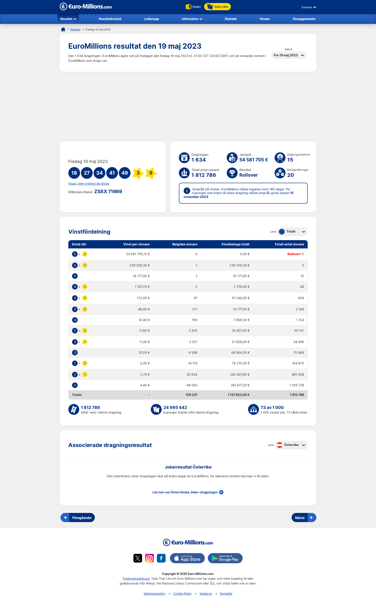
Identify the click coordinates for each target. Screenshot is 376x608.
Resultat (66, 19)
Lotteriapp (151, 19)
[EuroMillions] (86, 9)
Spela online (221, 6)
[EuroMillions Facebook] (161, 559)
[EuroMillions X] (137, 559)
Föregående (81, 518)
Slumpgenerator (304, 19)
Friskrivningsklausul (136, 578)
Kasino (197, 6)
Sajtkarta (206, 593)
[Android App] (225, 559)
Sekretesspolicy (154, 593)
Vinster (265, 19)
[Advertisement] (188, 106)
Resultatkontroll (110, 19)
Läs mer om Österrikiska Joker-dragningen (185, 492)
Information (190, 19)
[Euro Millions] (63, 29)
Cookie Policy (182, 593)
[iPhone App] (187, 559)
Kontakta (226, 593)
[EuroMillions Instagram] (149, 559)
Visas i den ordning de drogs (88, 184)
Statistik (231, 19)
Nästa (300, 518)
